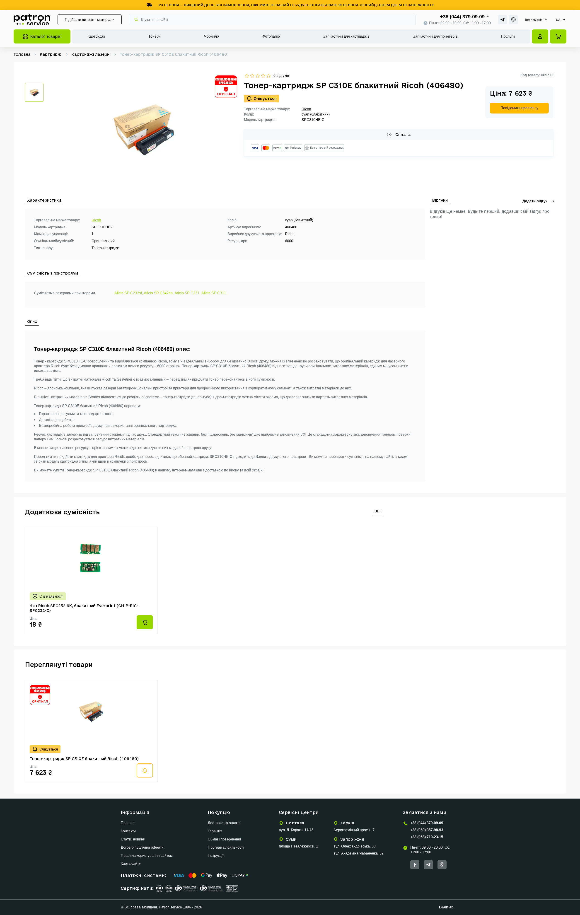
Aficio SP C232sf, (128, 293)
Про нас (127, 823)
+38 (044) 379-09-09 (462, 16)
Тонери (154, 36)
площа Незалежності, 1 (298, 846)
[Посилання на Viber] (513, 19)
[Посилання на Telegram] (502, 19)
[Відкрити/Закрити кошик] (558, 36)
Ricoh (306, 109)
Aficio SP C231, (187, 293)
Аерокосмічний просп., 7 (354, 830)
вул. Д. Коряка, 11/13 (296, 830)
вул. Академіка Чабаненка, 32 (359, 853)
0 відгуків (281, 75)
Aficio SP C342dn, (159, 293)
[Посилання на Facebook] (414, 864)
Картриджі (96, 36)
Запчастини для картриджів (346, 36)
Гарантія (215, 831)
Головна (22, 54)
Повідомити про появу (519, 108)
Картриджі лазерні (91, 54)
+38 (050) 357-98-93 (426, 830)
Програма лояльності (226, 847)
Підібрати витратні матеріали (89, 20)
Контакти (128, 831)
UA (558, 20)
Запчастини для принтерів (435, 36)
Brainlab (446, 907)
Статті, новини (133, 839)
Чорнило (211, 36)
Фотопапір (271, 36)
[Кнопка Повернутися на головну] (32, 19)
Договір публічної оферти (142, 847)
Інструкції (215, 855)
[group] (143, 130)
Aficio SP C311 (213, 293)
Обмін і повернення (224, 839)
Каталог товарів (45, 36)
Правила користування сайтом (147, 855)
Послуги (508, 36)
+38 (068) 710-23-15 (426, 837)
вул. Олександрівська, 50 (355, 846)
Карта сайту (131, 863)
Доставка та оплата (224, 823)
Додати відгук (534, 201)
